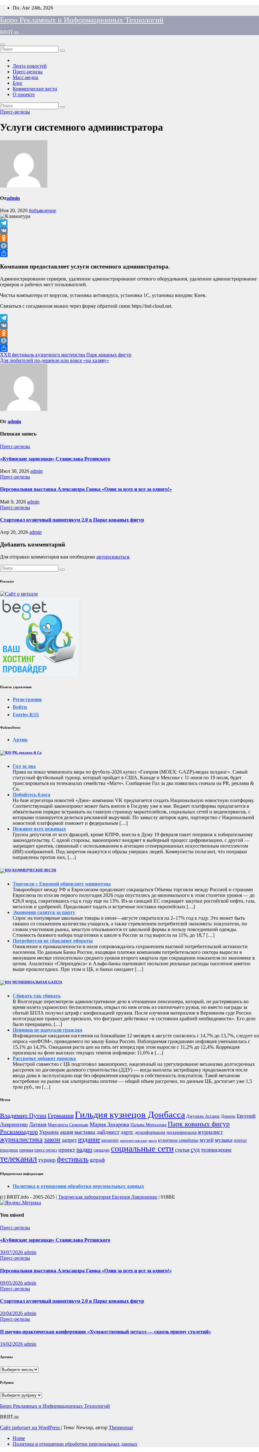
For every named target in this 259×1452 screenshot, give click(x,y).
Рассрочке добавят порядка (44, 1058)
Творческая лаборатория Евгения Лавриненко (107, 1197)
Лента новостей (30, 66)
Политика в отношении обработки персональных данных (78, 1186)
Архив (20, 739)
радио (84, 1149)
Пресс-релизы (28, 71)
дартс (127, 1132)
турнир (47, 1160)
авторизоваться (112, 556)
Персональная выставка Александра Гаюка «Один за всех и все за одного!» (86, 489)
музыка (223, 1140)
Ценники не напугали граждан (47, 1030)
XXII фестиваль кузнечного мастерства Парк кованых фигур (65, 354)
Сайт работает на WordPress (30, 1427)
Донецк (228, 1116)
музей (207, 1140)
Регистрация (27, 699)
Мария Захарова (109, 1124)
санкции (101, 1149)
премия (26, 1149)
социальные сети (142, 1148)
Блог (18, 83)
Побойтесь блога (31, 794)
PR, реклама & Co (27, 752)
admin (13, 198)
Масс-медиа (25, 77)
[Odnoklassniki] (129, 238)
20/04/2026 (12, 1313)
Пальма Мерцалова (148, 1124)
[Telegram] (129, 223)
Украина (49, 1132)
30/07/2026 (12, 1252)
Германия (61, 1115)
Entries (26, 714)
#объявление (42, 210)
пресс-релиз (45, 1149)
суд (195, 1149)
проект (66, 1149)
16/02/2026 (12, 1344)
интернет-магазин (133, 1140)
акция (66, 1132)
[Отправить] (129, 253)
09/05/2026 (12, 1283)
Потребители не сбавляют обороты (53, 940)
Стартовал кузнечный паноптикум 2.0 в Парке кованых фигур (72, 519)
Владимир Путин (23, 1115)
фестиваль (72, 1159)
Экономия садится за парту (44, 912)
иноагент (110, 1140)
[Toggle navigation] (2, 45)
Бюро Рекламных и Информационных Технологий (82, 20)
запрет (69, 1140)
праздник (9, 1149)
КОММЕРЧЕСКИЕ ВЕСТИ (34, 870)
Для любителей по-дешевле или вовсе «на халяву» (54, 360)
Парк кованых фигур (199, 1124)
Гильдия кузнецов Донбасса (130, 1114)
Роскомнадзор (19, 1131)
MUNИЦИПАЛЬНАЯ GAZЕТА (37, 982)
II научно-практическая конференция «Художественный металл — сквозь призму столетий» (105, 1331)
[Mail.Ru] (129, 246)
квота (152, 1140)
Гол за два (24, 766)
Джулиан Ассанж (203, 1116)
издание (89, 1139)
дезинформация (150, 1132)
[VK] (129, 230)
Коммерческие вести (35, 88)
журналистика (21, 1139)
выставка (85, 1132)
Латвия (37, 1124)
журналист (210, 1132)
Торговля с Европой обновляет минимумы (62, 884)
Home (19, 1438)
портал (240, 1140)
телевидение (216, 1149)
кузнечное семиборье (178, 1140)
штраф (97, 1160)
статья (182, 1150)
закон (52, 1139)
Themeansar (121, 1427)
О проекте (24, 94)
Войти (20, 707)
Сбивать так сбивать (37, 995)
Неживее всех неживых (39, 828)
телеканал (18, 1159)
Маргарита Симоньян (68, 1124)
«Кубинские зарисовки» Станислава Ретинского (55, 458)
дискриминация (181, 1132)
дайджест (108, 1132)
